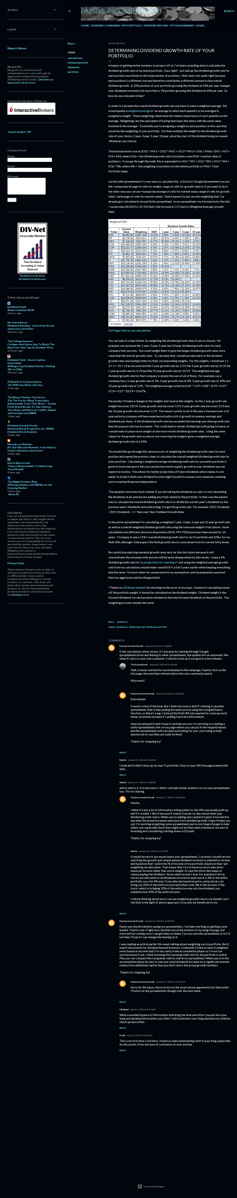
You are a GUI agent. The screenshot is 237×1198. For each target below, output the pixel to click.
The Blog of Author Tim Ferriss (26, 397)
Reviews (17, 594)
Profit (122, 1035)
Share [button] (71, 43)
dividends (74, 67)
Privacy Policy (15, 563)
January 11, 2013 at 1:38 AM (142, 782)
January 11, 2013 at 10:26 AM (170, 797)
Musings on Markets (19, 444)
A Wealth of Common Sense (24, 381)
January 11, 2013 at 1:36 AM (142, 760)
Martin (122, 760)
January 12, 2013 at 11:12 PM (153, 851)
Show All (13, 494)
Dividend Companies (105, 25)
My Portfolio (132, 25)
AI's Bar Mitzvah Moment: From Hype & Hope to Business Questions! (31, 449)
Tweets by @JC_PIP (19, 131)
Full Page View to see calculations (129, 330)
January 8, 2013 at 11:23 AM (170, 693)
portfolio (73, 71)
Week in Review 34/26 (20, 310)
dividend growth (78, 62)
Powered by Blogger (153, 1186)
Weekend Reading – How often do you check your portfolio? (30, 327)
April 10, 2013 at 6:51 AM (139, 1035)
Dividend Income (156, 25)
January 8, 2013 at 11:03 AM (163, 664)
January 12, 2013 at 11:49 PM (159, 921)
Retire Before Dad (18, 462)
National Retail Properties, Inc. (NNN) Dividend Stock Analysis (30, 430)
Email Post (122, 621)
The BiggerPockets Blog (22, 481)
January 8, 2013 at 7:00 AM (158, 646)
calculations (75, 57)
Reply (122, 752)
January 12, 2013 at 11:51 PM (170, 981)
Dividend (123, 1009)
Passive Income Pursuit (122, 11)
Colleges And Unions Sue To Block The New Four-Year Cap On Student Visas (30, 346)
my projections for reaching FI (159, 562)
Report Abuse (16, 48)
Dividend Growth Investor (32, 279)
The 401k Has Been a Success (25, 384)
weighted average (139, 110)
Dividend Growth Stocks (32, 275)
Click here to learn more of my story (30, 81)
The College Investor (20, 341)
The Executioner (139, 664)
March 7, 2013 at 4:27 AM (142, 1009)
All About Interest (134, 587)
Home (85, 25)
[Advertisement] (169, 1140)
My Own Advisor (17, 322)
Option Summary (182, 25)
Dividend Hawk (16, 306)
